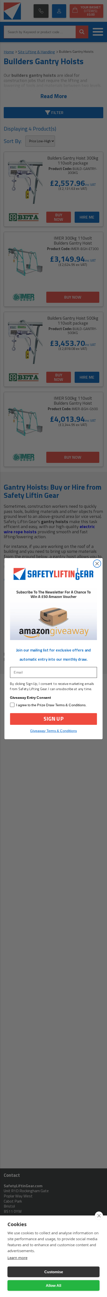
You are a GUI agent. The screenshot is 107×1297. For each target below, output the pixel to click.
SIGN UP (53, 719)
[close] (99, 1216)
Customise (53, 1272)
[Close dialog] (97, 563)
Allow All (53, 1285)
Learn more (17, 1257)
